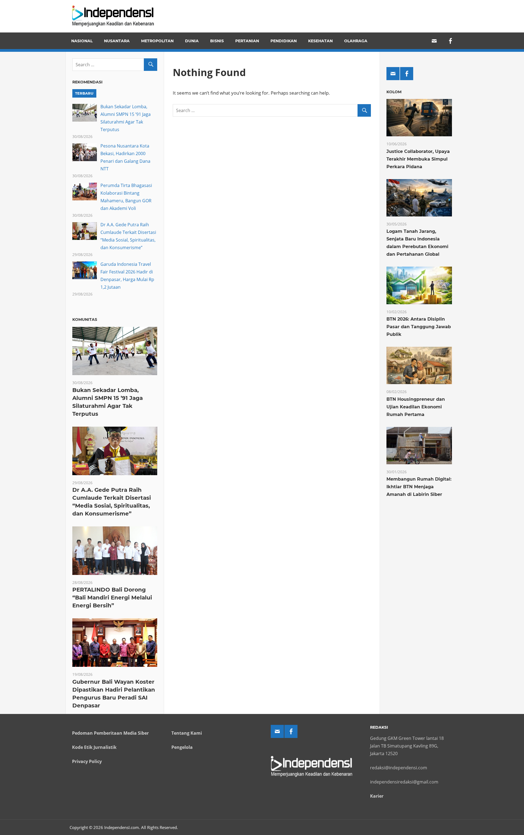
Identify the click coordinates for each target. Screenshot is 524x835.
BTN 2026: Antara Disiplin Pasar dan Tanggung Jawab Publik (418, 326)
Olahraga (355, 40)
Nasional (82, 40)
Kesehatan (320, 40)
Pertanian (247, 40)
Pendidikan (283, 40)
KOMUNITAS (84, 319)
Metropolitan (157, 40)
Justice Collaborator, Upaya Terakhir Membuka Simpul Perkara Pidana (418, 159)
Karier (376, 796)
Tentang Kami (186, 733)
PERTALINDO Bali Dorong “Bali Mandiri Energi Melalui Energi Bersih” (112, 597)
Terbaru (84, 93)
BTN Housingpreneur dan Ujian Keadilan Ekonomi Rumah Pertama (415, 407)
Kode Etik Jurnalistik (94, 747)
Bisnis (217, 40)
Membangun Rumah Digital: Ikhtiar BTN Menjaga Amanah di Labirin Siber (418, 487)
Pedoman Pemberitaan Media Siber (110, 733)
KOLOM (393, 91)
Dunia (192, 40)
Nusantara (117, 40)
